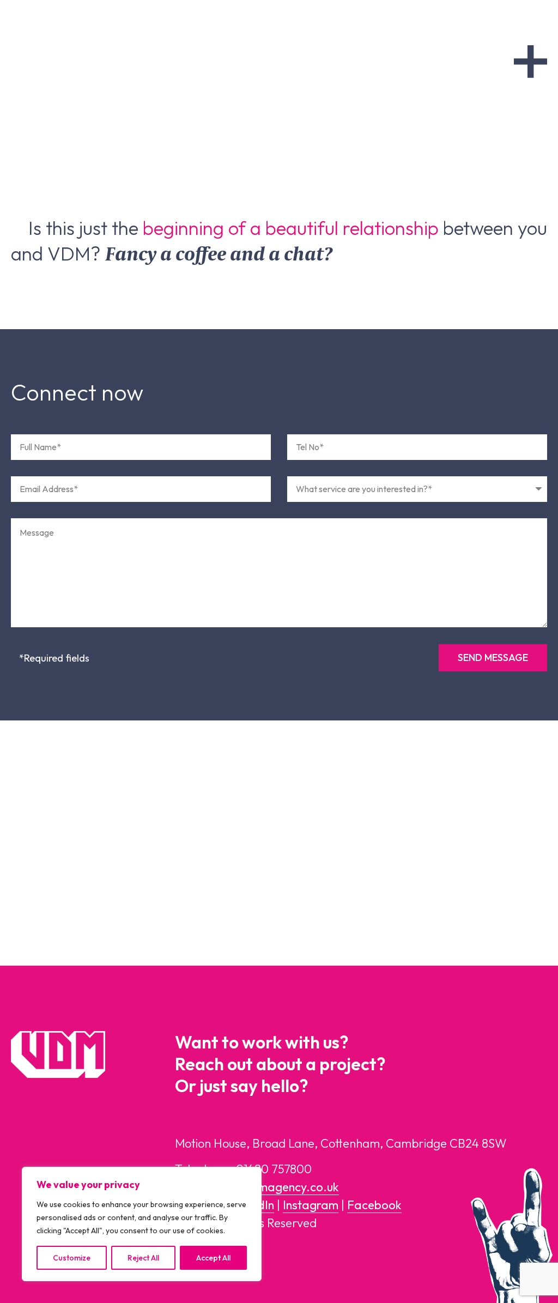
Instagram (310, 1205)
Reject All (143, 1258)
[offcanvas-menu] (530, 62)
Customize (71, 1258)
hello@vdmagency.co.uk (274, 1187)
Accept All (213, 1258)
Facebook (374, 1205)
